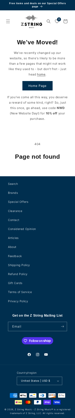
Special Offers (18, 201)
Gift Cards (15, 283)
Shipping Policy (19, 265)
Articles (13, 238)
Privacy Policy (18, 301)
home (41, 74)
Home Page (37, 86)
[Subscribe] (62, 326)
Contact (13, 220)
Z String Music (23, 409)
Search (13, 183)
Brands (13, 192)
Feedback (15, 256)
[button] (8, 21)
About (12, 247)
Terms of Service (20, 292)
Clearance (15, 211)
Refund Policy (18, 274)
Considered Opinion (22, 229)
